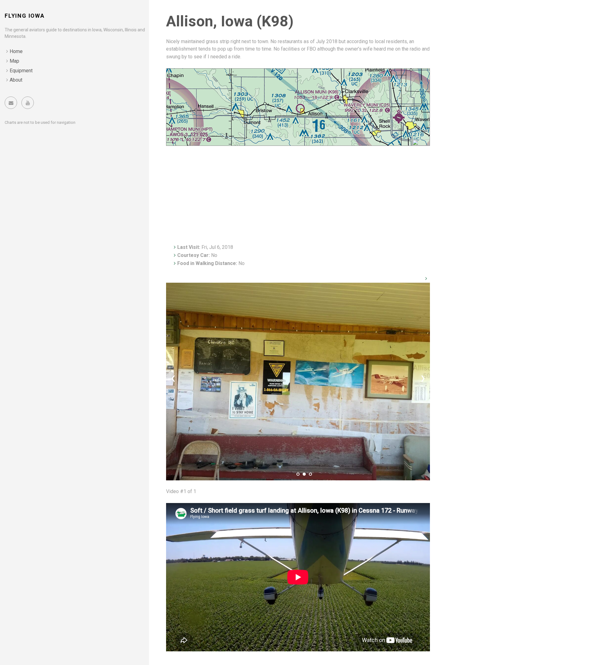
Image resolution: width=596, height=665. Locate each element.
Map (14, 61)
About (16, 80)
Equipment (21, 71)
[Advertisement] (298, 192)
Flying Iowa (25, 15)
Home (16, 51)
